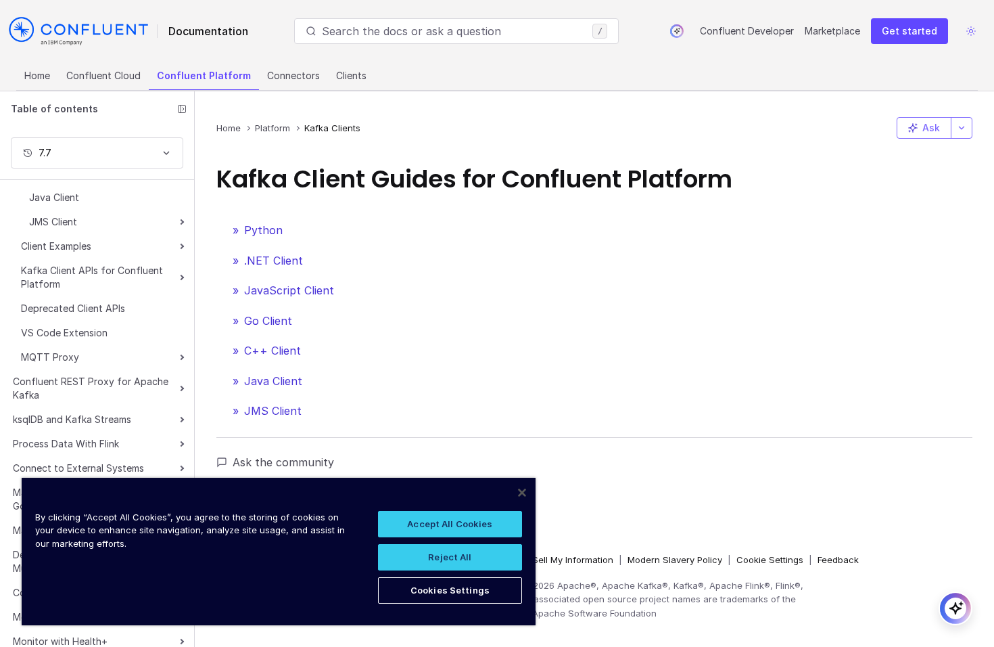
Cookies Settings (450, 590)
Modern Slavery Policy (675, 559)
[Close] (522, 493)
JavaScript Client (289, 290)
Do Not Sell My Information (557, 559)
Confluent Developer (747, 31)
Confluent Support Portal (301, 484)
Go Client (268, 321)
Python (263, 230)
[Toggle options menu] (961, 128)
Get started (909, 31)
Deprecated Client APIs (73, 308)
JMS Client (53, 221)
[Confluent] (78, 31)
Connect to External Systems (78, 468)
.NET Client (273, 260)
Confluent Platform (204, 75)
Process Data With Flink (66, 443)
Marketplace (832, 31)
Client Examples (56, 246)
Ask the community (283, 462)
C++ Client (272, 350)
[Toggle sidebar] (181, 108)
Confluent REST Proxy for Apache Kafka (90, 388)
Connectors (293, 75)
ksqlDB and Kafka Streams (72, 419)
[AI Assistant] (677, 31)
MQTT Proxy (50, 357)
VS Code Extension (64, 332)
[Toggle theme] (971, 31)
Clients (351, 75)
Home (37, 75)
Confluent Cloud (103, 75)
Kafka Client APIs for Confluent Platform (92, 277)
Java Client (54, 197)
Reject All (449, 557)
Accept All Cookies (449, 523)
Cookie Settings (769, 559)
